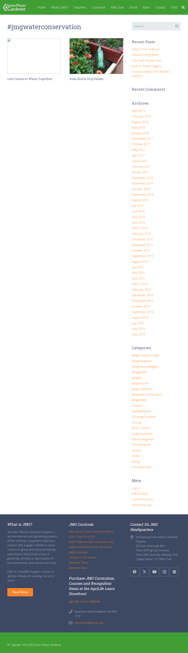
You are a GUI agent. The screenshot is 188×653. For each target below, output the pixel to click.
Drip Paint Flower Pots (146, 60)
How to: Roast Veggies (146, 66)
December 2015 (142, 239)
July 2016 (137, 206)
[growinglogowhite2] (14, 7)
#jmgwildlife (139, 400)
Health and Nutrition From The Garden (91, 547)
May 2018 (138, 127)
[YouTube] (154, 572)
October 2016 (141, 189)
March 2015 (140, 284)
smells (136, 456)
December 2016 (142, 178)
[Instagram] (164, 572)
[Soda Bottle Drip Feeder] (96, 56)
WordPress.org (141, 505)
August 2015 (140, 262)
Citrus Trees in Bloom (146, 49)
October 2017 (141, 144)
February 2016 (141, 234)
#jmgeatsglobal (141, 361)
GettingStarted (141, 411)
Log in (136, 488)
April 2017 (138, 155)
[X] (144, 572)
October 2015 (141, 250)
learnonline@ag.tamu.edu (89, 622)
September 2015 (142, 256)
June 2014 (138, 329)
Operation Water (78, 568)
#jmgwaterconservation (147, 394)
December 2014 (142, 295)
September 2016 (142, 195)
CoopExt (137, 406)
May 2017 (138, 150)
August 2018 (140, 122)
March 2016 (140, 228)
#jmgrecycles (140, 383)
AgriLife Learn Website (84, 601)
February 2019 (141, 116)
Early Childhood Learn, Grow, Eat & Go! (91, 542)
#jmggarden (139, 372)
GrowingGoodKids (144, 417)
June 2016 (138, 211)
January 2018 (140, 133)
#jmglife (137, 378)
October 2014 (141, 306)
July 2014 (137, 323)
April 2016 (138, 222)
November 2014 (142, 301)
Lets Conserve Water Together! (30, 79)
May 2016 (138, 217)
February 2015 (141, 290)
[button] (183, 7)
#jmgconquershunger (146, 355)
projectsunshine (142, 434)
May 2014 (138, 334)
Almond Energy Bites (145, 55)
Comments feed (142, 499)
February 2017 (141, 167)
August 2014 (140, 318)
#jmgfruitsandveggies (145, 366)
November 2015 (142, 245)
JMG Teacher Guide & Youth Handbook (91, 531)
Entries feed (139, 494)
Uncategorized (141, 467)
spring (136, 462)
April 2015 (138, 278)
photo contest (141, 428)
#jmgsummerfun (142, 389)
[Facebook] (134, 572)
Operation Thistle (78, 562)
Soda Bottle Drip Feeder (87, 79)
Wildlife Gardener (78, 552)
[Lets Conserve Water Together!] (34, 56)
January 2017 (140, 172)
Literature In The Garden (83, 557)
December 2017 (142, 139)
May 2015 (138, 273)
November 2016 (142, 183)
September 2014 (142, 312)
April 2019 (138, 111)
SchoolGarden (141, 445)
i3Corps (137, 422)
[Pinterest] (174, 572)
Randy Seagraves (143, 439)
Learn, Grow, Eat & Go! (82, 536)
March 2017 (140, 161)
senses (136, 450)
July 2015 (137, 267)
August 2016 (140, 200)
